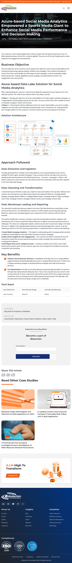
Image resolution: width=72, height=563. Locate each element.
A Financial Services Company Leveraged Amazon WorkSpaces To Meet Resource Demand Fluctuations (17, 445)
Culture (3, 517)
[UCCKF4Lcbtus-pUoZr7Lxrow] (13, 503)
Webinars (28, 523)
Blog (26, 514)
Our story (4, 514)
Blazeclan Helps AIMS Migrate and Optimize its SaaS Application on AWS (17, 413)
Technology (52, 526)
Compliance (29, 557)
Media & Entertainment (56, 520)
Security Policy (55, 557)
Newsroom (4, 523)
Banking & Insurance (55, 517)
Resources (28, 526)
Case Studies (12, 39)
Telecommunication (55, 523)
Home (4, 39)
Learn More (65, 1)
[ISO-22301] (6, 546)
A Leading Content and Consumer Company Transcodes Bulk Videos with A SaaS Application (52, 414)
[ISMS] (19, 546)
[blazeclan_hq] (23, 503)
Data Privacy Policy (17, 557)
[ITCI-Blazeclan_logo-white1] (11, 493)
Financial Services (54, 514)
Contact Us (4, 526)
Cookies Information (42, 557)
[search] (63, 8)
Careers (3, 520)
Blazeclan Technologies (29, 560)
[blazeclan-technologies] (3, 503)
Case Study (28, 517)
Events (27, 520)
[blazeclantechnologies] (8, 503)
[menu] (68, 8)
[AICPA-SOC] (32, 546)
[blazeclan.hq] (18, 503)
